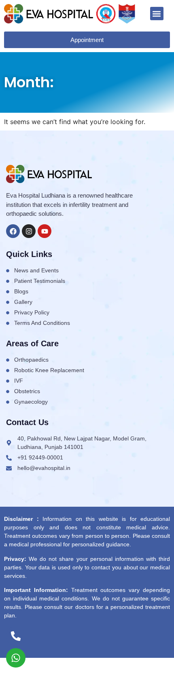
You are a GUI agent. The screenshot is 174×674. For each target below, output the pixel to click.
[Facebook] (13, 231)
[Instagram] (29, 231)
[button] (156, 13)
